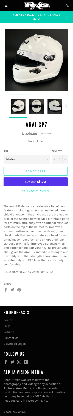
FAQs (7, 326)
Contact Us (11, 338)
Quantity (57, 151)
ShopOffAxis (19, 412)
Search (8, 320)
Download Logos (15, 343)
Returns (9, 332)
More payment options (35, 190)
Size (6, 151)
